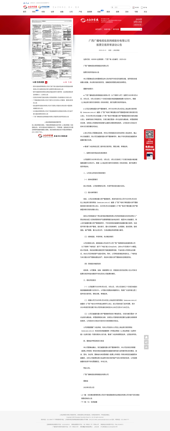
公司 (71, 12)
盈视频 (89, 12)
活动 (126, 12)
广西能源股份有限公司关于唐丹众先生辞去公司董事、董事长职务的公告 (53, 101)
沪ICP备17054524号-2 (86, 427)
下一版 (70, 82)
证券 (52, 12)
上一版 (65, 82)
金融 (61, 12)
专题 (136, 12)
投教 (117, 12)
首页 (24, 12)
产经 (80, 12)
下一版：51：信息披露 (89, 402)
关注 (145, 12)
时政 (43, 12)
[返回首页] (146, 337)
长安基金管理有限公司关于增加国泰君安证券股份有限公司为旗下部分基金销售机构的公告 (53, 112)
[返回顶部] (146, 347)
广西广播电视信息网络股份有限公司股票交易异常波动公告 (51, 116)
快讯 (33, 12)
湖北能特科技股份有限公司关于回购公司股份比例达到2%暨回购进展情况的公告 (52, 107)
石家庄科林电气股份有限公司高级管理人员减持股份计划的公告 (52, 97)
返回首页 (98, 29)
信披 (99, 12)
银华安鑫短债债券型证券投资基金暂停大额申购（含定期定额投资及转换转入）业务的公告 (53, 93)
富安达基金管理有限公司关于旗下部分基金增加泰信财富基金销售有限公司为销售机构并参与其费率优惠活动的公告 (53, 88)
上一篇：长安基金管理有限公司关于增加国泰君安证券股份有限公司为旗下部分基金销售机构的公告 (110, 396)
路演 (108, 12)
